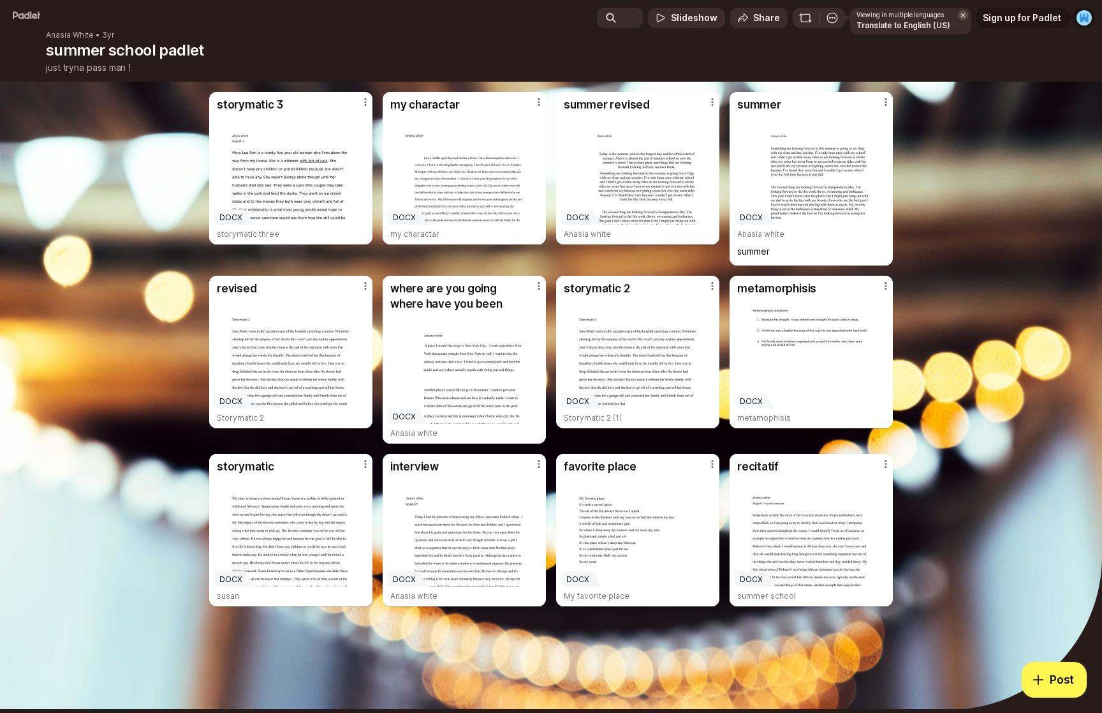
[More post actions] (365, 102)
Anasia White (70, 35)
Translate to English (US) (903, 25)
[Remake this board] (805, 18)
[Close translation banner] (963, 15)
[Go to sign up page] (1084, 18)
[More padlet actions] (832, 18)
